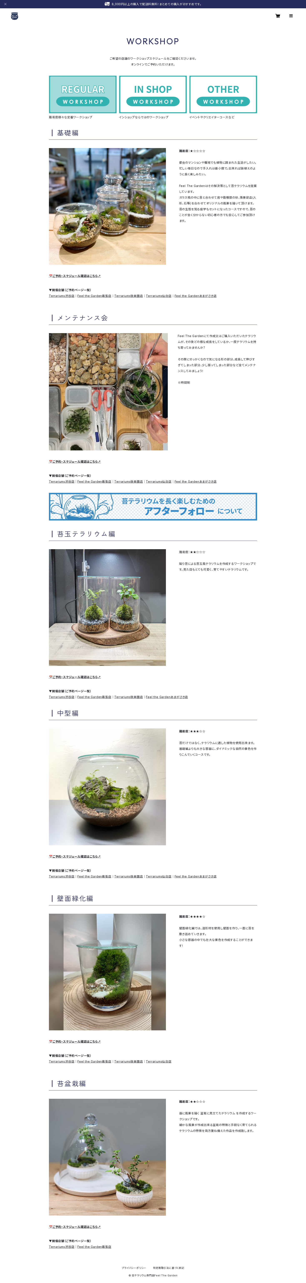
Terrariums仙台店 (158, 296)
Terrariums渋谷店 (61, 296)
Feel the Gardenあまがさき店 (196, 296)
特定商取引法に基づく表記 (168, 1267)
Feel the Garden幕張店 (94, 296)
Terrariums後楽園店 (128, 296)
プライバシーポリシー (134, 1267)
